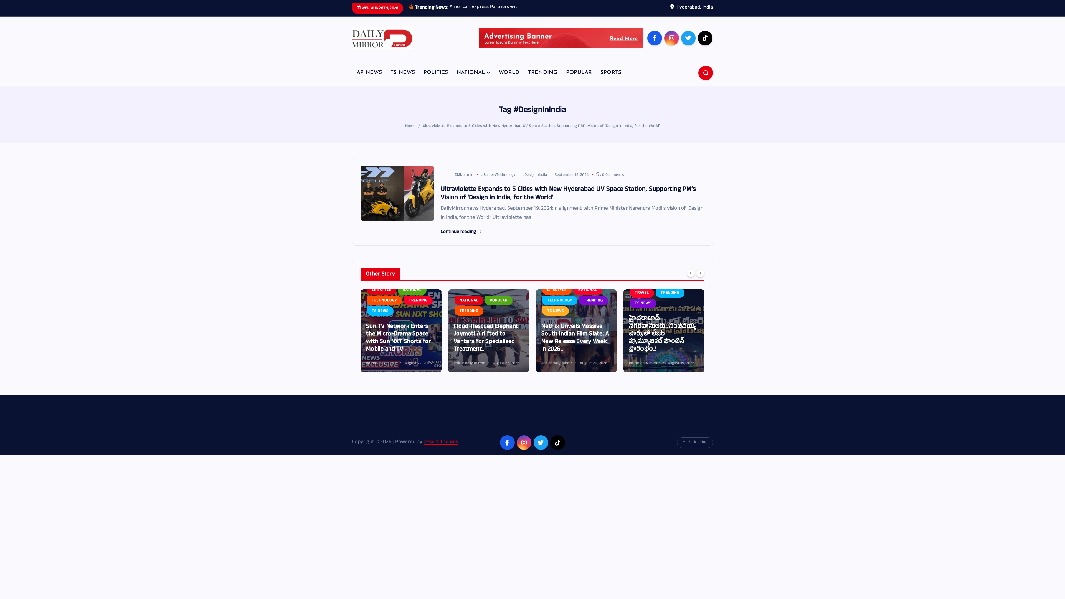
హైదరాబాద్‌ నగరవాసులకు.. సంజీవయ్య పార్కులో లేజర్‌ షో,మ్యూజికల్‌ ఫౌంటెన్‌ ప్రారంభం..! (662, 334)
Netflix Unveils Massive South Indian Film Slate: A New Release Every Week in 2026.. (575, 338)
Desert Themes (441, 442)
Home (410, 126)
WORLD (509, 72)
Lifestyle (381, 290)
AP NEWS (369, 72)
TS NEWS (402, 72)
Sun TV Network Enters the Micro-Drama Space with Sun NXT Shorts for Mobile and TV (398, 338)
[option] (401, 330)
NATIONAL (471, 72)
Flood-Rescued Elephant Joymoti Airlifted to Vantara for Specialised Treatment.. (486, 338)
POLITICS (436, 72)
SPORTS (610, 72)
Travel (642, 293)
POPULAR (579, 72)
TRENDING (543, 72)
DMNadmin (464, 175)
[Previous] (691, 273)
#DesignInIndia (534, 175)
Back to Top (697, 442)
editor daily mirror (381, 363)
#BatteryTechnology (498, 175)
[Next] (700, 273)
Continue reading (459, 232)
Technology (384, 301)
